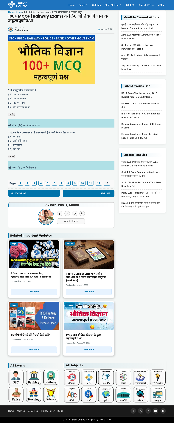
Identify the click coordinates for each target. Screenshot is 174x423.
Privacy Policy (48, 411)
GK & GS (130, 5)
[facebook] (59, 213)
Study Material (112, 5)
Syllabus (96, 5)
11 (90, 183)
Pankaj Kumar (21, 30)
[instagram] (74, 213)
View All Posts (71, 221)
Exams (82, 5)
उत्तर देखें (11, 114)
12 (98, 183)
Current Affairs (146, 5)
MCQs (161, 5)
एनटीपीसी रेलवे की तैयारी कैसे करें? (30, 335)
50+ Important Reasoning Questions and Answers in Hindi (31, 275)
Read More (34, 292)
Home (71, 5)
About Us (21, 411)
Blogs (19, 12)
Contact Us (33, 411)
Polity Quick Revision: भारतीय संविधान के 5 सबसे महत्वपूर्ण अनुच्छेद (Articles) (86, 277)
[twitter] (67, 213)
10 (82, 183)
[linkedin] (82, 213)
